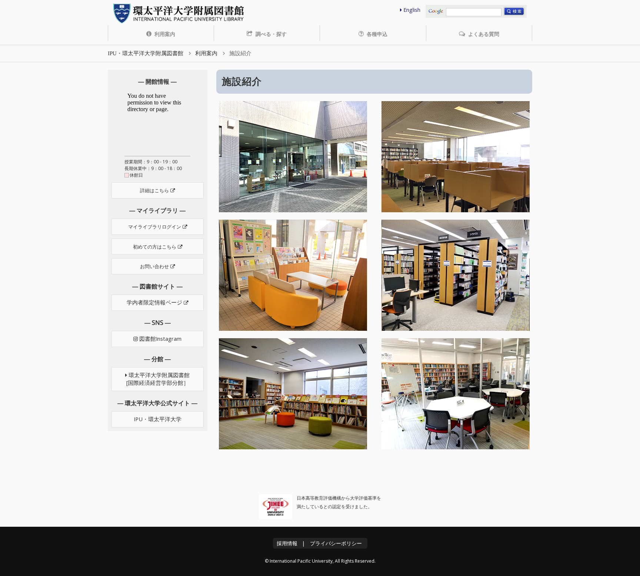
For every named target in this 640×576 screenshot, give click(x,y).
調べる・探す (270, 33)
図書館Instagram (159, 338)
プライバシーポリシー (336, 543)
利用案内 (164, 33)
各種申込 (376, 33)
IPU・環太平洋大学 (157, 419)
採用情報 (287, 543)
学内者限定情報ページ (155, 302)
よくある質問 (483, 33)
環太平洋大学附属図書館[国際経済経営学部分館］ (158, 379)
